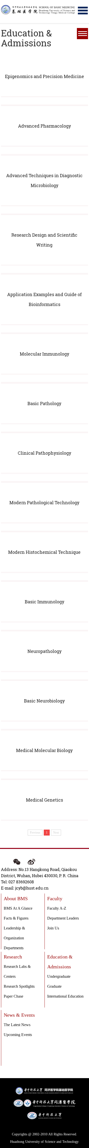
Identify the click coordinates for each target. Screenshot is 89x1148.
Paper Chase (13, 996)
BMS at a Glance (18, 908)
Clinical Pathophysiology (44, 453)
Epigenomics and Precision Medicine (44, 76)
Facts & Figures (16, 918)
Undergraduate (58, 976)
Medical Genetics (44, 800)
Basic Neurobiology (44, 701)
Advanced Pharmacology (44, 126)
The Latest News (17, 1025)
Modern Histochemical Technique (44, 552)
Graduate (54, 986)
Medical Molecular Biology (44, 750)
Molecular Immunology (44, 354)
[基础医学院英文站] (38, 9)
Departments (13, 948)
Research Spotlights (19, 986)
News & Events (19, 1015)
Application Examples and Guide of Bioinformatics (44, 299)
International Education (65, 996)
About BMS (16, 898)
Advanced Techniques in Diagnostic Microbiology (44, 180)
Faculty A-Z (56, 908)
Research (13, 956)
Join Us (53, 928)
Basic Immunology (44, 602)
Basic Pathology (44, 403)
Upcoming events (18, 1035)
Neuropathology (44, 651)
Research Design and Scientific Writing (44, 240)
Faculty (54, 898)
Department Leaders (63, 918)
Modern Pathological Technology (44, 502)
